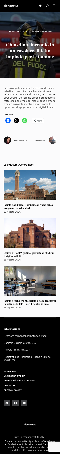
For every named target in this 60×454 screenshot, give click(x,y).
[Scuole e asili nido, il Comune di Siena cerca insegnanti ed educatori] (30, 185)
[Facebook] (7, 403)
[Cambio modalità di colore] (40, 5)
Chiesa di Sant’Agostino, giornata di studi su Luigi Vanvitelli (29, 254)
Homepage (10, 371)
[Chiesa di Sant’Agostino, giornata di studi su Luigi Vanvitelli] (30, 233)
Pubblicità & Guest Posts (19, 381)
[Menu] (54, 5)
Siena (38, 31)
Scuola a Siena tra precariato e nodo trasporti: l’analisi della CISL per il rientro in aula (30, 302)
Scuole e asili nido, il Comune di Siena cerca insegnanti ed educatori (28, 206)
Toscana (47, 31)
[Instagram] (15, 403)
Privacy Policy (13, 390)
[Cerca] (47, 5)
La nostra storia (14, 376)
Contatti (9, 385)
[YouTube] (24, 403)
